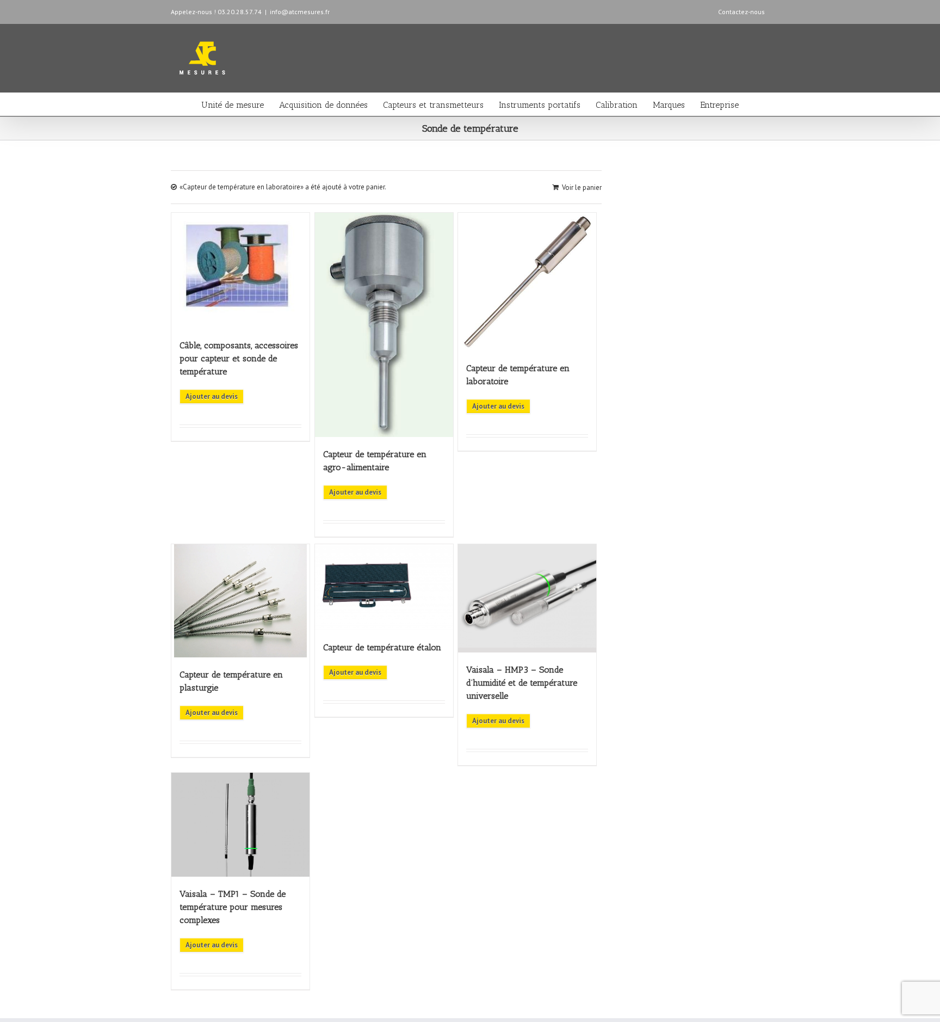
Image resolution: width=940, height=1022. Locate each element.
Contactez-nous (741, 12)
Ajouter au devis (211, 396)
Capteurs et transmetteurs (433, 105)
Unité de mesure (232, 105)
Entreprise (719, 105)
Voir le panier (582, 187)
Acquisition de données (323, 105)
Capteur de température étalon (382, 647)
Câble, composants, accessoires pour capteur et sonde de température (239, 358)
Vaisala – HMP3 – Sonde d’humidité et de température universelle (521, 682)
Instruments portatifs (539, 105)
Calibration (617, 105)
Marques (669, 105)
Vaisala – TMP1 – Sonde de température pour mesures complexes (233, 907)
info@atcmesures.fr (300, 12)
